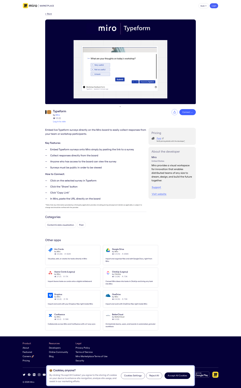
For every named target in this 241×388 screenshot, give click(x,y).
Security (80, 360)
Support (156, 187)
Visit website (159, 194)
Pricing (26, 360)
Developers (55, 347)
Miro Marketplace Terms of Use (91, 356)
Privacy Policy (83, 347)
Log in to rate (59, 121)
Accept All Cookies (177, 375)
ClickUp (118, 274)
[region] (120, 375)
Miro (58, 115)
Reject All (154, 375)
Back (48, 14)
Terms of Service (84, 352)
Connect (187, 112)
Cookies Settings (133, 375)
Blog (51, 356)
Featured (27, 352)
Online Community (58, 352)
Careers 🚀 (28, 356)
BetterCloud (119, 317)
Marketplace (47, 6)
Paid (81, 225)
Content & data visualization (60, 225)
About (26, 347)
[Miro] (30, 6)
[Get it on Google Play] (199, 375)
